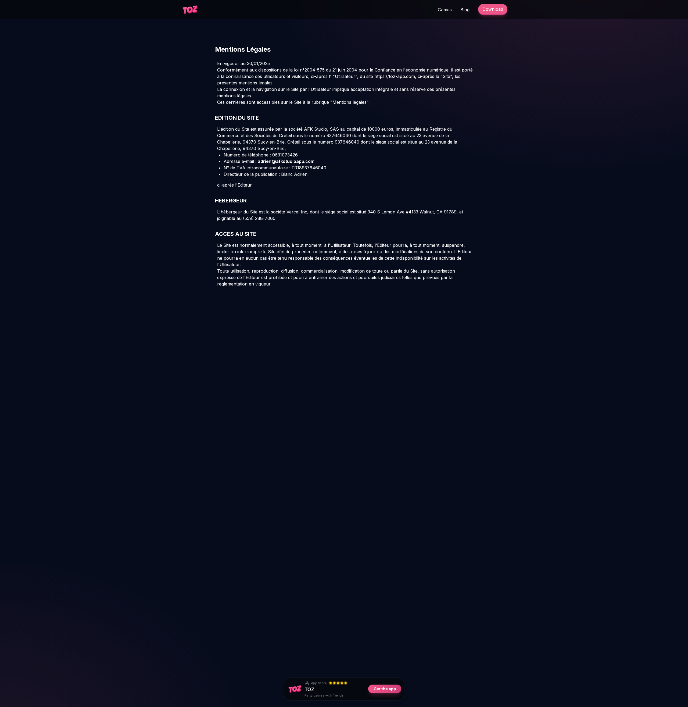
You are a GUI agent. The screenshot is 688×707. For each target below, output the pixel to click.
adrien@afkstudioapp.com (286, 161)
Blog (465, 9)
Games (445, 9)
